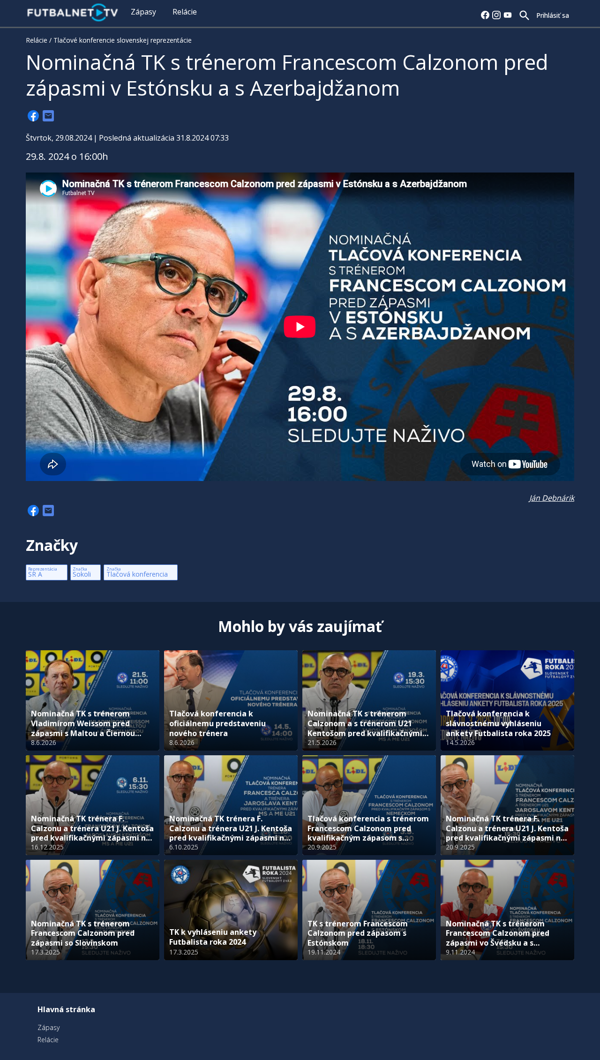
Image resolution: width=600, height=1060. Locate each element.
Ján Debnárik (551, 498)
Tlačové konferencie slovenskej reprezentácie (122, 40)
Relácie (184, 12)
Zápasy (143, 12)
